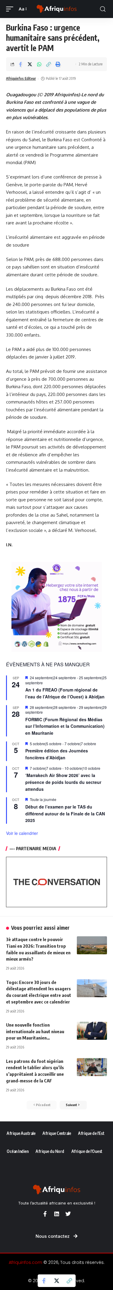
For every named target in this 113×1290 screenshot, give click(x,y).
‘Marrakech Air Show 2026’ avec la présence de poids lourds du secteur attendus (63, 782)
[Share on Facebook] (20, 64)
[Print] (58, 64)
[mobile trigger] (11, 9)
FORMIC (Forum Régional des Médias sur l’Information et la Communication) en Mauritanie (65, 726)
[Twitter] (68, 1213)
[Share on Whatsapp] (39, 64)
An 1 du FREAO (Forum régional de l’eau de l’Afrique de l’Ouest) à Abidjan (65, 693)
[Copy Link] (48, 64)
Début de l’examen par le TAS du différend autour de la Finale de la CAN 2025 (65, 813)
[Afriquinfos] (56, 9)
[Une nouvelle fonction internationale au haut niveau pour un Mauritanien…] (92, 1031)
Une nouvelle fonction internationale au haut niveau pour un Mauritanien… (35, 1031)
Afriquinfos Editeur (21, 78)
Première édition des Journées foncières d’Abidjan (56, 754)
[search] (103, 9)
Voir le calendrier (22, 833)
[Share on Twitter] (30, 64)
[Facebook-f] (45, 1213)
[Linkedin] (56, 1213)
